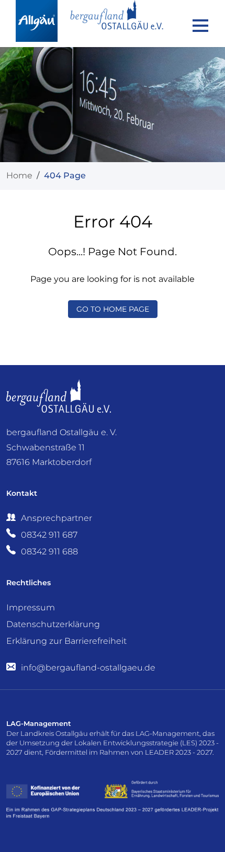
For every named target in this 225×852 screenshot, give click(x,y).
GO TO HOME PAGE (112, 309)
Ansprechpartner (56, 518)
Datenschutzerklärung (53, 624)
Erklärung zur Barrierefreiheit (66, 641)
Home (19, 175)
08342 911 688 (49, 551)
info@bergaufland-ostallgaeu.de (87, 668)
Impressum (30, 607)
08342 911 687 (49, 535)
